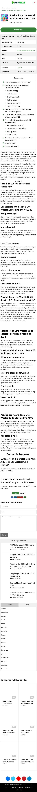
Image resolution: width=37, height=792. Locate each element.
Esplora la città (12, 100)
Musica (3, 642)
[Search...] (29, 1)
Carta (3, 624)
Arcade (3, 616)
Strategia (4, 665)
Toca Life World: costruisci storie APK (18, 82)
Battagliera (4, 631)
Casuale (14, 8)
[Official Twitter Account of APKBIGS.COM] (13, 778)
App (27, 605)
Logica (3, 635)
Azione (3, 609)
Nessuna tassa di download (16, 129)
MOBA (3, 639)
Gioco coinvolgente (13, 103)
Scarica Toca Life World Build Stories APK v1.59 (13, 10)
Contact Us (19, 789)
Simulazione (5, 657)
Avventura (4, 612)
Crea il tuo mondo (13, 97)
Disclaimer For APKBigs (17, 787)
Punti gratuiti (11, 132)
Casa (3, 8)
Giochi (8, 8)
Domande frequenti (12, 146)
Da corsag (4, 650)
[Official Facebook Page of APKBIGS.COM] (8, 778)
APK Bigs (12, 22)
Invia (4, 535)
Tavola (3, 620)
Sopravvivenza (6, 669)
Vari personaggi (12, 91)
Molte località (11, 94)
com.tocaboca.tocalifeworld (26, 50)
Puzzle (3, 646)
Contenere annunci (13, 106)
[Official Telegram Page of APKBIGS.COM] (29, 778)
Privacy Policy (28, 787)
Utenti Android (12, 135)
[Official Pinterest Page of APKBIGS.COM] (24, 778)
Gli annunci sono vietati (15, 125)
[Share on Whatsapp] (25, 497)
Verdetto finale (10, 143)
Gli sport (4, 661)
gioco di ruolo (5, 654)
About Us (6, 787)
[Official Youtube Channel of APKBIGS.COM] (18, 778)
